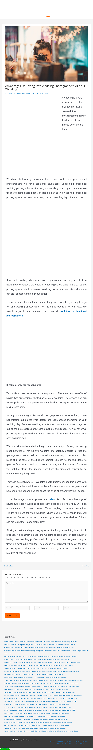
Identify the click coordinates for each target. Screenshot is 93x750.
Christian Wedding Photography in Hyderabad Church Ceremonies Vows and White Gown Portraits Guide (37, 707)
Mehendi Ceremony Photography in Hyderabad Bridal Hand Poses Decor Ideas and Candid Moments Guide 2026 (40, 645)
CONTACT (82, 744)
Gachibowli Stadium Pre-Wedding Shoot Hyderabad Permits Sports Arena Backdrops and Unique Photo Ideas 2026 (40, 683)
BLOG (76, 744)
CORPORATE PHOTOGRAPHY (63, 744)
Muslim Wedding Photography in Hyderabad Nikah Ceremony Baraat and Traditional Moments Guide (36, 713)
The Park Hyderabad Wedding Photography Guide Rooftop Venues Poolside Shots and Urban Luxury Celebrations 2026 (42, 686)
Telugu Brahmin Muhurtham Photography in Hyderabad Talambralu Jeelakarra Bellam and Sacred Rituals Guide (40, 692)
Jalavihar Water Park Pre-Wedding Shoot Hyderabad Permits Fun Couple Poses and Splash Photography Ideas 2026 (40, 641)
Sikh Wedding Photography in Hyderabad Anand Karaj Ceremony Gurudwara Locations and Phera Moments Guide (40, 701)
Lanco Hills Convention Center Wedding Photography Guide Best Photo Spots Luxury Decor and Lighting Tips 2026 (40, 698)
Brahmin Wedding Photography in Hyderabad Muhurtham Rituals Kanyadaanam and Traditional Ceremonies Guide (41, 731)
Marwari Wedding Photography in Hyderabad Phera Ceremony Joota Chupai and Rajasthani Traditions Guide (38, 665)
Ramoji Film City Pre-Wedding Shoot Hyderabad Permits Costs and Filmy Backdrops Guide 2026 (34, 716)
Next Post (86, 566)
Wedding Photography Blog (27, 93)
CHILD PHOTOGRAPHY (82, 741)
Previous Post (8, 566)
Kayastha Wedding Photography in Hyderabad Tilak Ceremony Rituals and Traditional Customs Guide (36, 668)
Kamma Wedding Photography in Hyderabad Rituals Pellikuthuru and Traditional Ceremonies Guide (36, 689)
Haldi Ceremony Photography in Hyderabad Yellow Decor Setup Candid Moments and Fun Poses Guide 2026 (39, 647)
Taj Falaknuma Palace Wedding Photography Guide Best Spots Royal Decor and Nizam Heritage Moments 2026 (39, 710)
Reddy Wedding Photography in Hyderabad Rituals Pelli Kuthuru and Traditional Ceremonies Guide (36, 719)
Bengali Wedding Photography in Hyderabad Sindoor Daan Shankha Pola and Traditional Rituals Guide (36, 659)
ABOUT (52, 741)
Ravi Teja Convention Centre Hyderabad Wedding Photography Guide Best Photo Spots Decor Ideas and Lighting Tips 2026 (43, 695)
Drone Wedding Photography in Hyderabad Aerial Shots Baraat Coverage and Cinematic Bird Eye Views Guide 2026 (40, 656)
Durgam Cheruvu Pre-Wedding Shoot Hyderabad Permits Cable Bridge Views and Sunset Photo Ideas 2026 (38, 722)
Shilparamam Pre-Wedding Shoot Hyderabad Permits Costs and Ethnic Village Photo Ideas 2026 (34, 728)
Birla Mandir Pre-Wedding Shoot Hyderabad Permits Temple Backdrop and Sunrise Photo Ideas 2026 (36, 704)
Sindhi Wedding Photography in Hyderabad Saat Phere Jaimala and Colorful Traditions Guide (33, 674)
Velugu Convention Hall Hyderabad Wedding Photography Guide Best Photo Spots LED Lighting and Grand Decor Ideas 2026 (43, 680)
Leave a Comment (11, 93)
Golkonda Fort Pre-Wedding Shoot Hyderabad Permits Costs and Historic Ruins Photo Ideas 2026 (35, 677)
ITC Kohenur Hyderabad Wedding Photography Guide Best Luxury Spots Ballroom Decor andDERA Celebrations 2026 (41, 671)
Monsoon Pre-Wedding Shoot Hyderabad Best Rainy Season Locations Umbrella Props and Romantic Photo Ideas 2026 (42, 662)
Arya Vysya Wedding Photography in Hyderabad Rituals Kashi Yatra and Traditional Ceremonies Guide (36, 725)
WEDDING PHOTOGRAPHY (64, 741)
